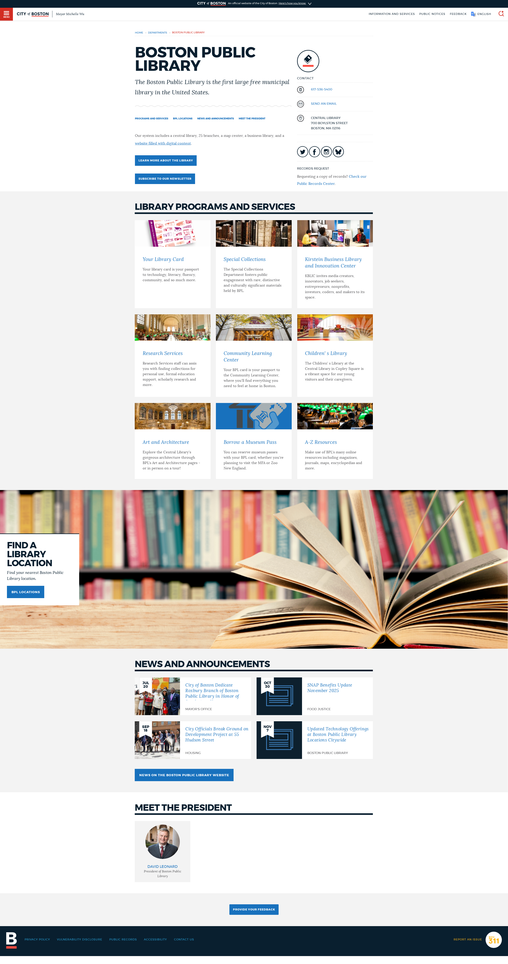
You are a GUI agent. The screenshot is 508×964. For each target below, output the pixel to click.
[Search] (499, 14)
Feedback (458, 14)
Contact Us (184, 939)
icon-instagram (326, 151)
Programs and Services (151, 118)
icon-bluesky (338, 151)
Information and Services (392, 14)
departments (157, 33)
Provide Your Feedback (254, 909)
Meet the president (252, 118)
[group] (162, 851)
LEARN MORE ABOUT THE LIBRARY (166, 160)
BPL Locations (182, 118)
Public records (123, 939)
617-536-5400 (321, 89)
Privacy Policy (37, 939)
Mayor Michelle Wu (70, 14)
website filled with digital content (163, 143)
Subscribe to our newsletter (165, 178)
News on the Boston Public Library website (184, 775)
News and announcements (215, 118)
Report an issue (468, 939)
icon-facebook (314, 151)
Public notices (432, 14)
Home (139, 33)
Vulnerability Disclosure (79, 939)
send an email (324, 103)
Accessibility (155, 939)
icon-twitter (302, 151)
